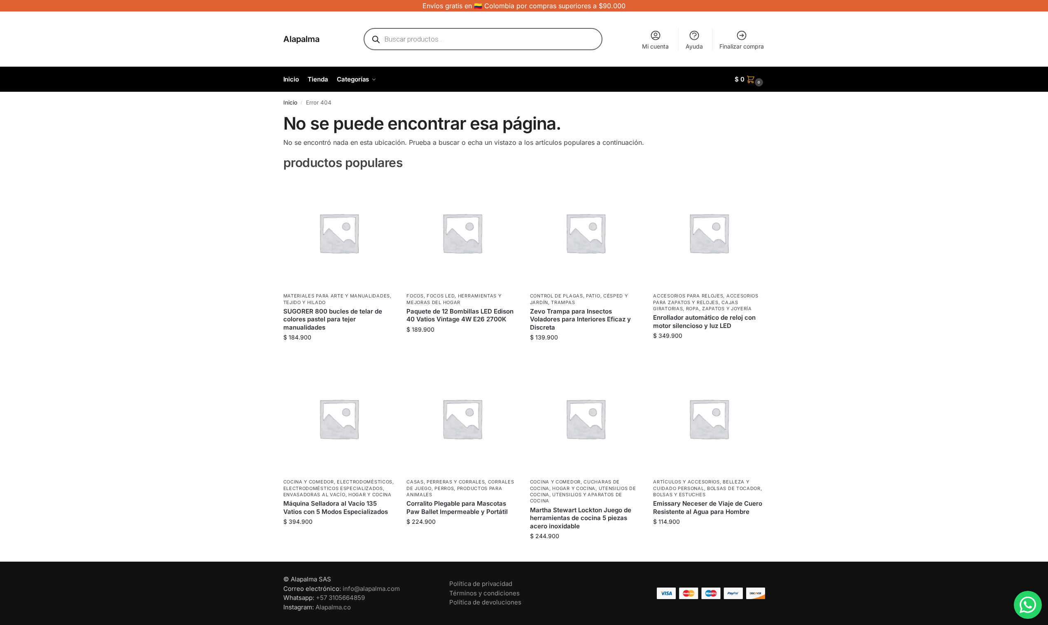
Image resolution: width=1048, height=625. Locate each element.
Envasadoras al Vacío (314, 494)
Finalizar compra (741, 46)
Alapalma (301, 39)
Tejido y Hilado (304, 302)
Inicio (290, 102)
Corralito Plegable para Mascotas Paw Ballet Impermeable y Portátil (457, 508)
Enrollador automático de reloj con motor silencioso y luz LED (704, 322)
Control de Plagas (556, 296)
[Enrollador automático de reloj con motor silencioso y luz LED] (708, 232)
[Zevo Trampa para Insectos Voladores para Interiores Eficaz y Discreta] (585, 232)
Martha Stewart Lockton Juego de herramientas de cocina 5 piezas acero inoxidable (580, 518)
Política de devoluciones (485, 602)
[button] (750, 79)
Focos (415, 296)
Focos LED (441, 296)
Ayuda (694, 46)
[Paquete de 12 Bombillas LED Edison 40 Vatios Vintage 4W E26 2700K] (462, 232)
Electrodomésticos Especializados (333, 488)
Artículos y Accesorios (686, 482)
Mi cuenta (655, 46)
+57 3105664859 (340, 598)
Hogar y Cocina (370, 494)
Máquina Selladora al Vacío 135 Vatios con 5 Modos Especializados (335, 508)
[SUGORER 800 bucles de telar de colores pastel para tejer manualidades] (338, 232)
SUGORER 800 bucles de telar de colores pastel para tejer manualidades (332, 319)
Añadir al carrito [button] (338, 354)
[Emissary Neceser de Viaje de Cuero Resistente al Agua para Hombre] (708, 418)
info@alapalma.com (371, 588)
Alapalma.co (333, 607)
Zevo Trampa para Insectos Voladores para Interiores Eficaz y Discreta (580, 319)
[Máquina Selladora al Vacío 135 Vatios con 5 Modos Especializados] (338, 418)
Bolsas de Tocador (734, 488)
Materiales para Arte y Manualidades (336, 296)
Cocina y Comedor (308, 482)
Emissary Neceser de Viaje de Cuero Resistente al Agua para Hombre (707, 508)
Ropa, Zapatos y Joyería (719, 308)
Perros (444, 488)
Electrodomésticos (364, 482)
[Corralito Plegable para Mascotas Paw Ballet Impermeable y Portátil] (462, 418)
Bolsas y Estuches (679, 494)
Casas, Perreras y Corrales (445, 482)
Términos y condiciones (484, 593)
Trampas (563, 302)
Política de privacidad (480, 584)
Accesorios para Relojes (688, 296)
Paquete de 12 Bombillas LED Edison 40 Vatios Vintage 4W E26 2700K (459, 315)
